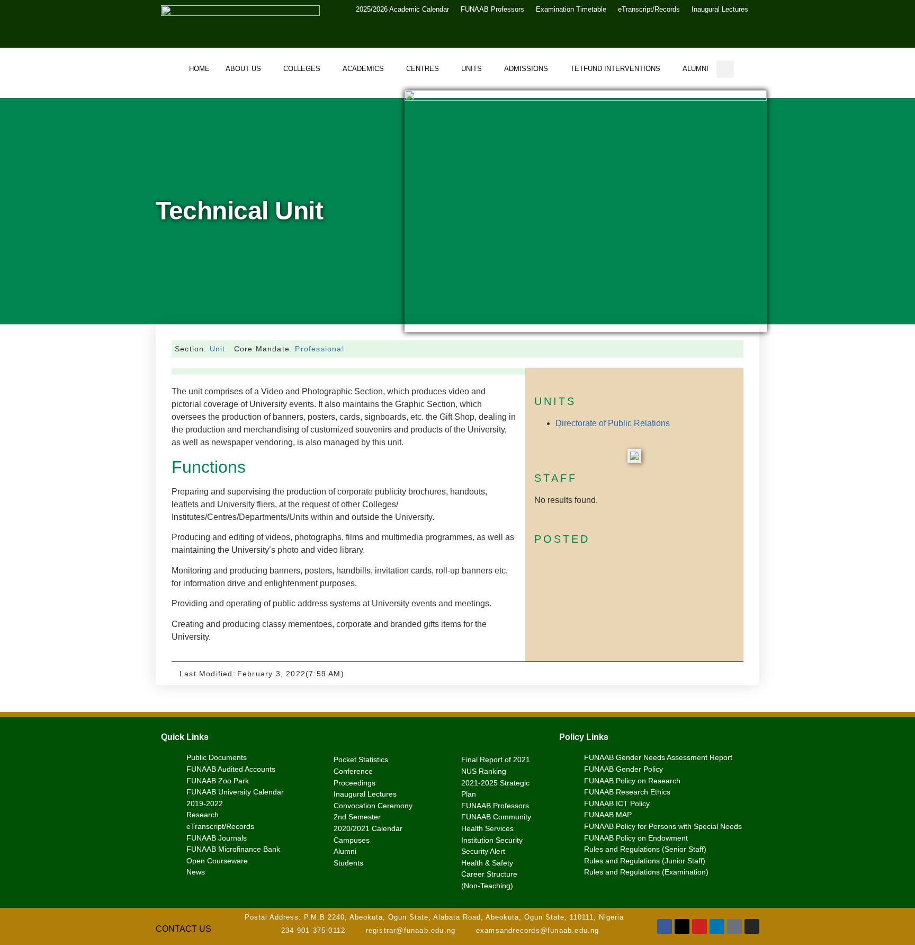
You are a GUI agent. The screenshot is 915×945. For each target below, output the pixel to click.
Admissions (526, 69)
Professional (319, 349)
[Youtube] (699, 926)
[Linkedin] (717, 926)
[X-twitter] (682, 926)
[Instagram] (751, 926)
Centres (422, 69)
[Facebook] (664, 926)
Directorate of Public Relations (612, 423)
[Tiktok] (734, 926)
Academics (363, 69)
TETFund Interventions (615, 69)
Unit (218, 349)
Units (471, 69)
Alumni (695, 69)
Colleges (301, 69)
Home (199, 69)
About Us (243, 69)
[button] (725, 69)
